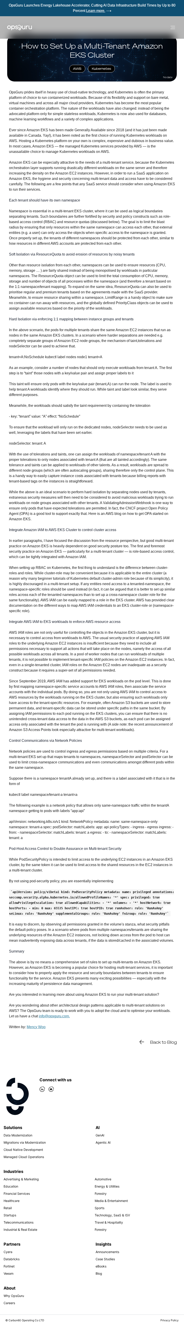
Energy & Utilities (107, 1186)
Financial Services (17, 1193)
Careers (9, 1303)
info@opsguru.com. (54, 1016)
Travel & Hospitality (109, 1222)
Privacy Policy (169, 1320)
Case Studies (105, 1259)
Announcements (107, 1252)
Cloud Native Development (23, 1150)
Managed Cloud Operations (24, 1157)
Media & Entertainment (111, 1201)
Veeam (8, 1273)
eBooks (101, 1266)
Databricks (12, 1259)
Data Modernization (18, 1135)
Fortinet (9, 1266)
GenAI (100, 1135)
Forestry (101, 1193)
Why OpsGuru (14, 1296)
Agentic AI (103, 1142)
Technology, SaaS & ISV (112, 1215)
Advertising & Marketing (21, 1179)
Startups (10, 1215)
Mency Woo (36, 1027)
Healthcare (12, 1201)
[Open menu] (173, 27)
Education (11, 1186)
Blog (99, 1273)
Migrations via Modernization (25, 1142)
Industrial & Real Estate (20, 1229)
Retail (8, 1208)
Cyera (8, 1252)
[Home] (19, 27)
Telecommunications (18, 1222)
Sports (99, 1208)
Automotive (103, 1179)
